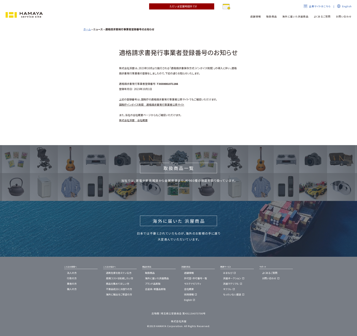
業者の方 (72, 283)
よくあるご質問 (269, 273)
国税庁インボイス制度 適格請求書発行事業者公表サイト (151, 104)
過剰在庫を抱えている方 (118, 273)
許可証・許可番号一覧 (195, 278)
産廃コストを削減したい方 (119, 278)
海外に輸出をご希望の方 (119, 294)
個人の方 (72, 289)
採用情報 (189, 294)
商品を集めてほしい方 (117, 283)
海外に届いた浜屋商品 (157, 278)
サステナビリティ (192, 283)
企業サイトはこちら (320, 6)
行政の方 (72, 278)
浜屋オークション (232, 278)
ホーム (87, 29)
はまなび (228, 273)
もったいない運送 (232, 294)
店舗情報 (189, 273)
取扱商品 (150, 273)
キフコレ (227, 289)
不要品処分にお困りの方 (119, 289)
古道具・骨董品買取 (155, 289)
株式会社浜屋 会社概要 (133, 120)
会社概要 (189, 289)
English (347, 6)
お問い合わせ (269, 278)
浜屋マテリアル (231, 283)
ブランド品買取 (152, 283)
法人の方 (72, 273)
